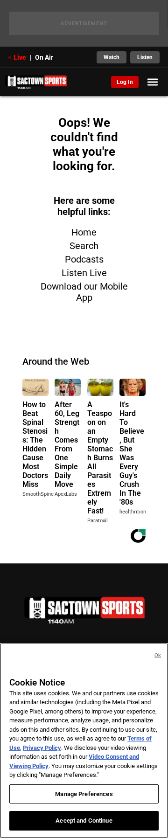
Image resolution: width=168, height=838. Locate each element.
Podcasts (84, 259)
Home (84, 232)
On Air (44, 57)
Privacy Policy (42, 747)
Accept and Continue (84, 820)
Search (84, 245)
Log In (125, 82)
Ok (157, 655)
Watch (111, 57)
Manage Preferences (83, 793)
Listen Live (84, 272)
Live (20, 57)
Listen (145, 57)
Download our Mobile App (84, 292)
